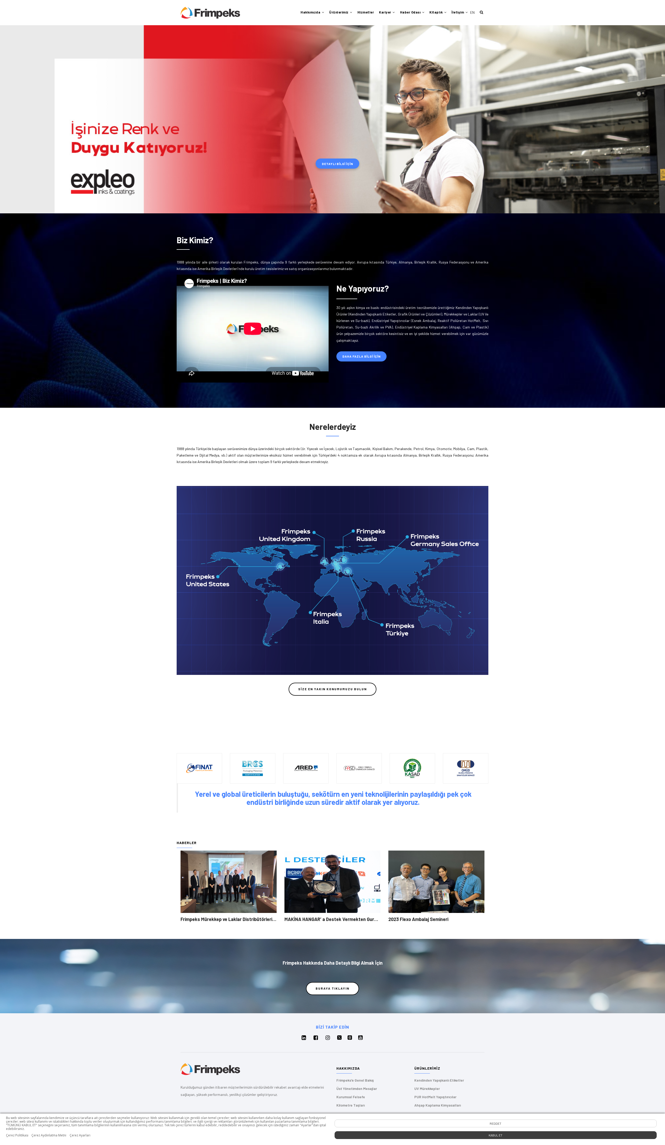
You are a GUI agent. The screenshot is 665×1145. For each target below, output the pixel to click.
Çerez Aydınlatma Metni (48, 1135)
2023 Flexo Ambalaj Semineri (418, 919)
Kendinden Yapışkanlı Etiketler (439, 1080)
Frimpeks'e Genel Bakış (355, 1080)
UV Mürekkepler (427, 1088)
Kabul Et (495, 1135)
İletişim (458, 12)
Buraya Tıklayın (332, 988)
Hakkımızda (311, 12)
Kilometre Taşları (350, 1105)
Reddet (495, 1123)
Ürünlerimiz (339, 12)
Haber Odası (411, 12)
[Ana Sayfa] (210, 13)
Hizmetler (365, 12)
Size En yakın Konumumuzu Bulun (332, 689)
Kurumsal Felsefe (350, 1097)
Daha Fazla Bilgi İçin (361, 356)
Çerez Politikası (17, 1135)
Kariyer (385, 12)
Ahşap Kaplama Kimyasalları (437, 1105)
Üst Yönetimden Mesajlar (356, 1088)
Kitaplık (436, 12)
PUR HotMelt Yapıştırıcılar (435, 1097)
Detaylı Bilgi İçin (337, 164)
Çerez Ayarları (80, 1135)
